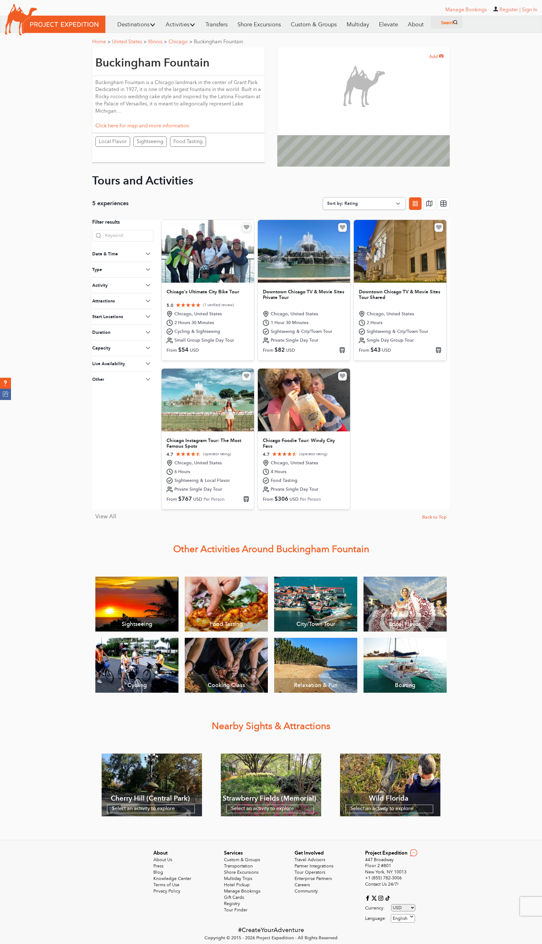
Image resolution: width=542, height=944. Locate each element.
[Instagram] (381, 898)
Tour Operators (310, 872)
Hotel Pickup (237, 885)
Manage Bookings (242, 891)
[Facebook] (368, 898)
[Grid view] (415, 203)
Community (306, 891)
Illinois (157, 41)
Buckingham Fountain (218, 41)
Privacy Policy (166, 891)
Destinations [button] (133, 25)
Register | (510, 9)
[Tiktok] (387, 898)
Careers (302, 885)
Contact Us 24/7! (382, 884)
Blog (158, 872)
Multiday (358, 25)
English (400, 918)
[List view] (443, 203)
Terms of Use (166, 885)
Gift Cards (234, 897)
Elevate (388, 25)
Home (101, 41)
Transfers (216, 25)
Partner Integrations (314, 866)
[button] (5, 383)
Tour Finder (235, 910)
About (416, 25)
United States (129, 41)
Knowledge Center (172, 879)
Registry (232, 904)
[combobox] (403, 918)
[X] (375, 898)
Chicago (180, 41)
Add (436, 57)
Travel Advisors (310, 860)
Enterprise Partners (313, 879)
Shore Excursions (259, 25)
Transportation (238, 866)
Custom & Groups (314, 25)
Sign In (529, 9)
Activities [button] (177, 25)
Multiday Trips (238, 879)
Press (158, 866)
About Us (162, 860)
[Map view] (429, 203)
